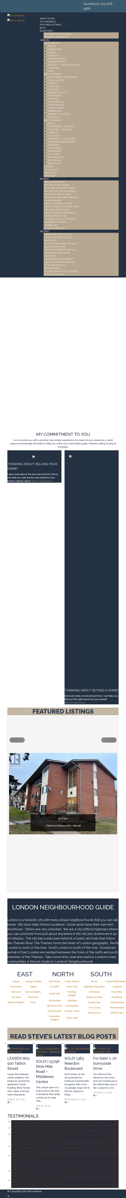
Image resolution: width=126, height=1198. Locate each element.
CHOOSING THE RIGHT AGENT (60, 188)
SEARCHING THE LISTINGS (57, 194)
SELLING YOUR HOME (55, 246)
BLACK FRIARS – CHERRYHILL (62, 77)
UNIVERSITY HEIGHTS (58, 114)
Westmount (94, 1012)
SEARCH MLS (46, 30)
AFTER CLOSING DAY (54, 228)
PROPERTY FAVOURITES (56, 37)
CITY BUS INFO (51, 169)
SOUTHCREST (54, 148)
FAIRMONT (53, 55)
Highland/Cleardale (94, 986)
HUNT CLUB (53, 86)
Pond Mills (117, 991)
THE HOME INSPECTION (56, 209)
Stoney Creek (72, 1011)
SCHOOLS (49, 166)
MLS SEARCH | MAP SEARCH (58, 34)
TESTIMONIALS (48, 21)
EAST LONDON (51, 43)
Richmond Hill (54, 1005)
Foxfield (54, 986)
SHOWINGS (50, 256)
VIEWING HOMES (52, 200)
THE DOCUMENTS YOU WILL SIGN (61, 206)
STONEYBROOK (55, 104)
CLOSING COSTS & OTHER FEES (60, 219)
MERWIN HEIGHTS (56, 61)
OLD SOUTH (53, 135)
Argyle (16, 981)
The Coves (94, 1007)
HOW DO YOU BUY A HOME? (58, 203)
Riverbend (117, 997)
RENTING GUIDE (52, 268)
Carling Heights (33, 981)
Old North (33, 997)
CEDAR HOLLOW (56, 80)
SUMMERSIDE (54, 151)
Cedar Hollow (72, 981)
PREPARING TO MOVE (55, 222)
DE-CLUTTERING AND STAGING (60, 243)
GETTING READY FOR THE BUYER (61, 271)
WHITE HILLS (54, 117)
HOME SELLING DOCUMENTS (58, 259)
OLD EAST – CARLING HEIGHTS (63, 64)
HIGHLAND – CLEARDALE (60, 129)
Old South (94, 991)
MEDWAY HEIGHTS (57, 92)
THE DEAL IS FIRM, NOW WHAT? (60, 262)
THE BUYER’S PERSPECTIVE (58, 237)
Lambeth (117, 986)
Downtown (16, 986)
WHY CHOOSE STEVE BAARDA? (60, 191)
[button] (17, 740)
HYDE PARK (53, 89)
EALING (51, 52)
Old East (16, 997)
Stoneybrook (54, 1011)
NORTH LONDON (52, 74)
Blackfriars (54, 981)
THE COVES (53, 154)
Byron (94, 981)
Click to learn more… (75, 702)
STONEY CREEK (55, 108)
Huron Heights (33, 991)
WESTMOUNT (54, 160)
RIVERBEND (53, 145)
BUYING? (44, 178)
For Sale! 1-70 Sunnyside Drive (104, 1063)
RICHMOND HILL (55, 101)
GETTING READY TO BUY (56, 185)
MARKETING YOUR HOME (57, 252)
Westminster (117, 1007)
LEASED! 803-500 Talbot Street (19, 1063)
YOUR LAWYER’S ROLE (55, 215)
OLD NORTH (53, 67)
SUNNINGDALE (55, 111)
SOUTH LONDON (52, 120)
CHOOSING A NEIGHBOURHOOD (61, 197)
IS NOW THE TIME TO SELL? (58, 234)
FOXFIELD (52, 83)
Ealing (33, 986)
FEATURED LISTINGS (50, 24)
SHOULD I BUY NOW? (54, 182)
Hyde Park (54, 993)
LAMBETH (52, 132)
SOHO (50, 71)
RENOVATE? (50, 240)
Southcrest (94, 1002)
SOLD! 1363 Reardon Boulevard (74, 1063)
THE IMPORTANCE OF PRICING (60, 249)
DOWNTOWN (54, 49)
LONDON (44, 40)
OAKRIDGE (53, 98)
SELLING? (44, 231)
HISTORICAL (50, 172)
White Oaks (117, 1012)
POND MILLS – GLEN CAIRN (61, 138)
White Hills (72, 1018)
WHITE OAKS (54, 163)
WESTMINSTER (55, 157)
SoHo (33, 1002)
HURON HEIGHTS (56, 58)
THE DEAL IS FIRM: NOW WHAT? (60, 212)
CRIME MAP (50, 175)
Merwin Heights (16, 1002)
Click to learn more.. (42, 481)
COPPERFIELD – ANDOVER (61, 126)
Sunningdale (72, 1005)
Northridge (55, 1000)
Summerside (117, 1002)
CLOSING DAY (51, 225)
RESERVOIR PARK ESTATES (61, 141)
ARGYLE (51, 46)
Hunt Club (72, 986)
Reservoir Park (94, 997)
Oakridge (72, 1000)
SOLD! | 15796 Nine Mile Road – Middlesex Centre (47, 1071)
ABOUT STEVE (47, 18)
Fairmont (16, 991)
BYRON (51, 123)
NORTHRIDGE (54, 95)
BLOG (43, 27)
